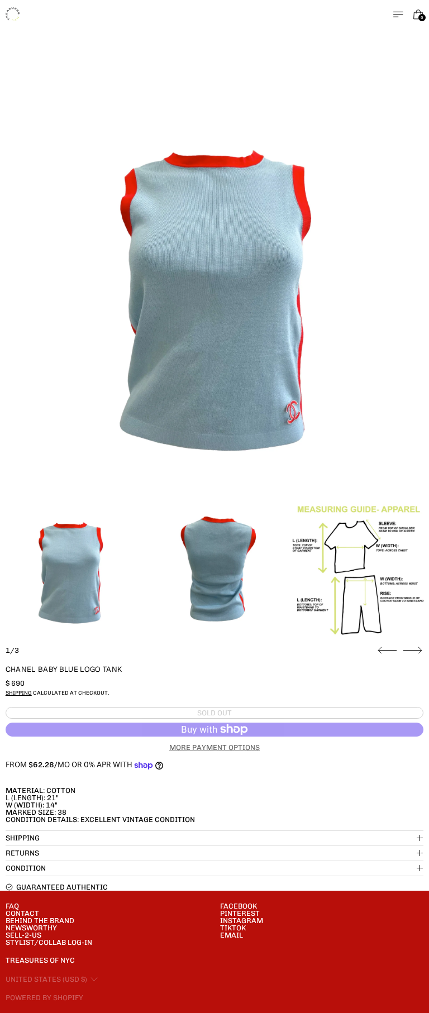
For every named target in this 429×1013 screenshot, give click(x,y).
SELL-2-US (23, 935)
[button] (215, 284)
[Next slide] (412, 650)
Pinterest (240, 913)
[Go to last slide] (387, 650)
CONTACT (22, 913)
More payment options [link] (214, 747)
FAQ (12, 906)
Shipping (19, 693)
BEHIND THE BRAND (40, 920)
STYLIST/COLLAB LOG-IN (49, 942)
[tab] (70, 567)
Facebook (238, 906)
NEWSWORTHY (31, 928)
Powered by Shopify (44, 997)
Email (231, 935)
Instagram (241, 920)
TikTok (233, 927)
